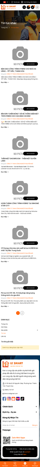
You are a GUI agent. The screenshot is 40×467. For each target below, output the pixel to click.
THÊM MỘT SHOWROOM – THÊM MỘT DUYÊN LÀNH (18, 159)
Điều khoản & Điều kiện (27, 449)
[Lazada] (18, 399)
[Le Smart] (13, 364)
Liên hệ (3, 336)
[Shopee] (13, 399)
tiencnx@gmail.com (11, 393)
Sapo (24, 454)
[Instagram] (9, 399)
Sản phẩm (4, 330)
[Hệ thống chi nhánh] (29, 2)
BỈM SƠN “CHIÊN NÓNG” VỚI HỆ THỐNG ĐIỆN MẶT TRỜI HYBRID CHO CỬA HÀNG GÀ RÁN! (20, 115)
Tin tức (3, 333)
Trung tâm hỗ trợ (11, 449)
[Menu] (37, 7)
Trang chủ (4, 324)
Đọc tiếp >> (5, 82)
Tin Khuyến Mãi (7, 342)
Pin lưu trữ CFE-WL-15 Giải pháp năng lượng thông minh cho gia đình (18, 294)
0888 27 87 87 (9, 390)
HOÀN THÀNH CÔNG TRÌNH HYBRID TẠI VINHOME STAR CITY (20, 204)
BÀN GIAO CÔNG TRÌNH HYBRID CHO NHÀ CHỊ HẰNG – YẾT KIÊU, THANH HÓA (18, 70)
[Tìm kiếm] (24, 7)
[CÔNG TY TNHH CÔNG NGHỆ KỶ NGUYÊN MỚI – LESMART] (8, 7)
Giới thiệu (4, 327)
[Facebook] (4, 399)
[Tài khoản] (15, 2)
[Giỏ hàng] (33, 7)
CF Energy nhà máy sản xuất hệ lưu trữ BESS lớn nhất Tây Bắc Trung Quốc (19, 249)
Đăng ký (34, 425)
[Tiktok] (22, 399)
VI (7, 2)
